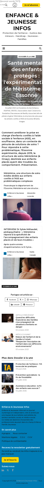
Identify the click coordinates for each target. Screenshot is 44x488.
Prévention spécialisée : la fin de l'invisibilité (28, 376)
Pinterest (29, 305)
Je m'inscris (10, 459)
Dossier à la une (27, 57)
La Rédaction (18, 101)
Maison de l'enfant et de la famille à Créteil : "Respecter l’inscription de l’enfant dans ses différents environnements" (28, 341)
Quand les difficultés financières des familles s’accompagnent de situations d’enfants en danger (27, 322)
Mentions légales (9, 437)
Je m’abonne (31, 5)
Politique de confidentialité (14, 441)
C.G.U (22, 437)
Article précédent (25, 315)
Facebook (12, 300)
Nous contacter (20, 433)
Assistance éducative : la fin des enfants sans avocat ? (29, 387)
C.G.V (30, 437)
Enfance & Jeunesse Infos (22, 21)
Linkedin (17, 305)
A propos (6, 433)
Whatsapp (33, 300)
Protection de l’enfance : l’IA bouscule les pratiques (29, 365)
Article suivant (23, 334)
